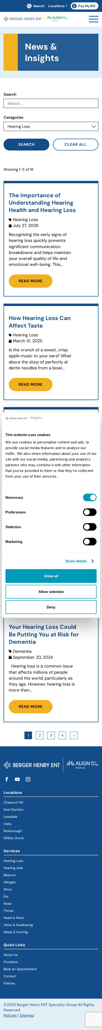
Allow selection (51, 591)
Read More (30, 280)
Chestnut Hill (13, 802)
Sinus (8, 889)
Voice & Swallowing (18, 925)
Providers (11, 962)
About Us (11, 955)
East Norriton (13, 809)
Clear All (76, 144)
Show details (76, 561)
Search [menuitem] (39, 6)
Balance (10, 875)
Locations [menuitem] (56, 6)
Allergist (10, 882)
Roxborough (13, 831)
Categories (13, 117)
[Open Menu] (93, 19)
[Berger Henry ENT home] (36, 19)
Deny (51, 607)
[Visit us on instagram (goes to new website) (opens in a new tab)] (28, 779)
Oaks (7, 824)
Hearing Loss (13, 861)
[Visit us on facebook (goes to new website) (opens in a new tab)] (7, 779)
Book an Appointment (20, 969)
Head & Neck (14, 918)
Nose (7, 903)
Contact (10, 976)
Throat (9, 910)
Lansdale (10, 816)
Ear (6, 896)
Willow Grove (14, 838)
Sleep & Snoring (16, 932)
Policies (9, 983)
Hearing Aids (13, 868)
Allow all (51, 576)
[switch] (90, 512)
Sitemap (27, 1015)
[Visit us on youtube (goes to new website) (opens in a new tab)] (17, 779)
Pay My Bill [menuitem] (85, 6)
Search (10, 94)
